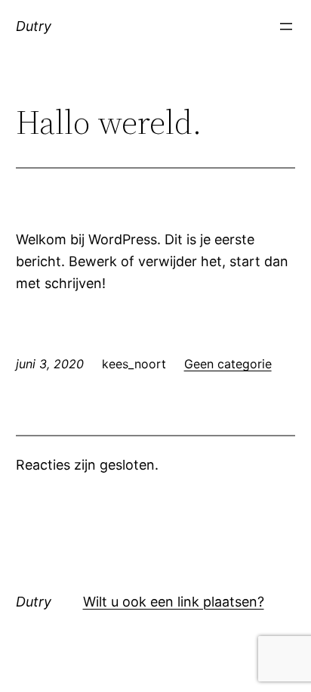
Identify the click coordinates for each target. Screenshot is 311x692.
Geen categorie (228, 363)
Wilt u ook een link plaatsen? (173, 602)
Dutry (33, 26)
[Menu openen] (286, 26)
